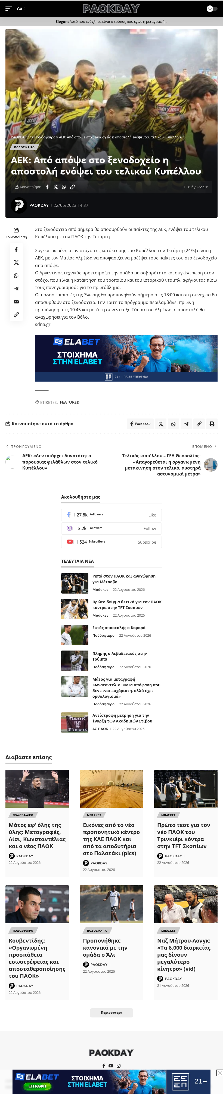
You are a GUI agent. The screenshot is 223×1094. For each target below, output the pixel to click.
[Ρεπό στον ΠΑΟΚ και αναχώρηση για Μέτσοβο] (74, 583)
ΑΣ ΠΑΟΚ (100, 728)
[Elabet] (126, 358)
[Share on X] (55, 187)
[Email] (16, 301)
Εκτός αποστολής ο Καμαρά (118, 627)
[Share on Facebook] (47, 187)
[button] (10, 8)
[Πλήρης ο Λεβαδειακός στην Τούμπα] (74, 661)
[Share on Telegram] (16, 288)
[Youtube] (111, 542)
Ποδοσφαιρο (24, 147)
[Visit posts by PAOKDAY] (19, 205)
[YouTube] (111, 1066)
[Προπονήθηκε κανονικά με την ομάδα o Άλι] (111, 904)
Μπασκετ (94, 815)
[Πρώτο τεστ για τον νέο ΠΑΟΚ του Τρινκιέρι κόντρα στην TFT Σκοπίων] (186, 789)
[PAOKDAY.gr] (111, 8)
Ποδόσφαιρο (103, 635)
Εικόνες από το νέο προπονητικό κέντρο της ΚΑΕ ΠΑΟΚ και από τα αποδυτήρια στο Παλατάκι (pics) (111, 839)
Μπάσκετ (100, 589)
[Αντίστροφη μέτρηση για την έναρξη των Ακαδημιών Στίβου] (74, 722)
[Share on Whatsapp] (64, 187)
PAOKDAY (39, 205)
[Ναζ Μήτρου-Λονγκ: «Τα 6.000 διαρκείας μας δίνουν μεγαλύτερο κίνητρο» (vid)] (186, 904)
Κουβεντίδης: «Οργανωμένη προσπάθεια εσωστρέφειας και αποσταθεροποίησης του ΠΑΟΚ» (37, 958)
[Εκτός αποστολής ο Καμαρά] (74, 635)
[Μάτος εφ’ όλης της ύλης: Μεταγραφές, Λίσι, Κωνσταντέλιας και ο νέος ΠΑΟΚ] (37, 789)
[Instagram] (111, 528)
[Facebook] (111, 515)
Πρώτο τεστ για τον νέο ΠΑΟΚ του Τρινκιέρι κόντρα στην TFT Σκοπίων (183, 835)
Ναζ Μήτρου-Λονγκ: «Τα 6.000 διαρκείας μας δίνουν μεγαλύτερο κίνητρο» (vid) (183, 954)
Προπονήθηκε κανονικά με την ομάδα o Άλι (105, 947)
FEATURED (69, 402)
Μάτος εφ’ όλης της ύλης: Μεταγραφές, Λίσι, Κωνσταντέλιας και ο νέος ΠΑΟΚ (37, 835)
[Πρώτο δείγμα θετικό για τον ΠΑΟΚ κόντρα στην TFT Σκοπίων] (74, 609)
